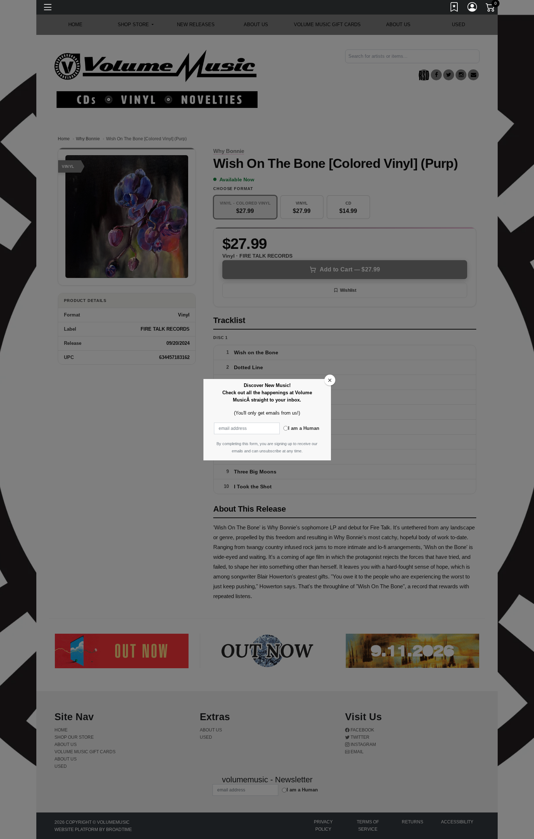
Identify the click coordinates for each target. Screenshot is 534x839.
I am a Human (303, 428)
